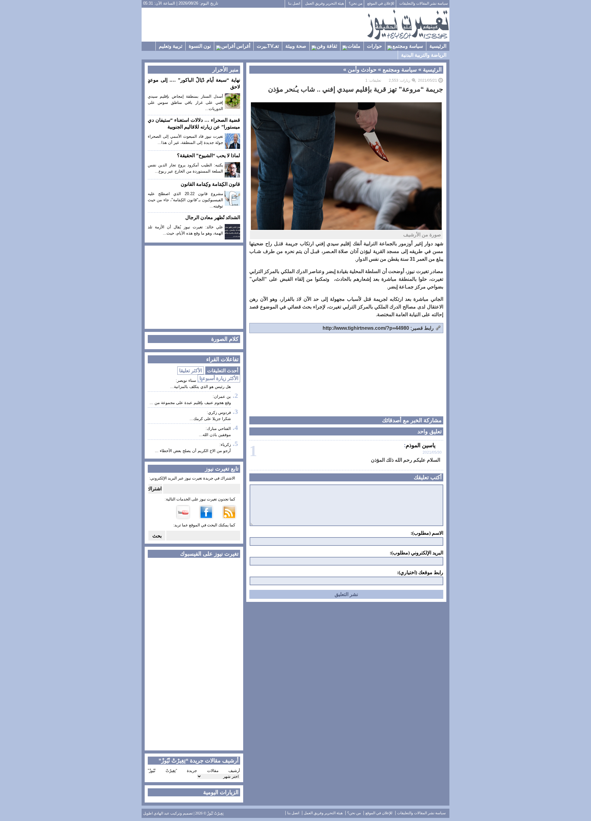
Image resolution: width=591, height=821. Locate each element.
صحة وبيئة (295, 46)
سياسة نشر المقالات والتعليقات (423, 3)
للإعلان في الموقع (380, 3)
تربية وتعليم (170, 46)
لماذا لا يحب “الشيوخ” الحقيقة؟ (208, 155)
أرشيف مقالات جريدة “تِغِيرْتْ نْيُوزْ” (194, 770)
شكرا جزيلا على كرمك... (210, 418)
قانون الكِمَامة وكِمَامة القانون (210, 184)
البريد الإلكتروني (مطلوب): (416, 552)
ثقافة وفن (327, 46)
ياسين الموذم (421, 445)
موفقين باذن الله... (215, 434)
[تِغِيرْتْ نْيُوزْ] (407, 24)
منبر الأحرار (225, 70)
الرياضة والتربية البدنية (423, 55)
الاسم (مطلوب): (427, 533)
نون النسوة (200, 46)
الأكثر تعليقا (190, 370)
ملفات (354, 46)
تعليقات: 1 (373, 80)
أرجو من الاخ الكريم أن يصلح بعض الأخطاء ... (193, 450)
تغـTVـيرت (268, 46)
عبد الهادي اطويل (156, 813)
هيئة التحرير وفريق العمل (324, 3)
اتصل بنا (294, 3)
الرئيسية (437, 46)
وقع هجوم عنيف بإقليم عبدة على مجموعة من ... (190, 402)
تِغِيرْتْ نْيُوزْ (215, 813)
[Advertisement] (254, 25)
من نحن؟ (355, 3)
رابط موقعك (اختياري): (420, 572)
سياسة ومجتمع (407, 46)
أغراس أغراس (235, 46)
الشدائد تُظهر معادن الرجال (212, 217)
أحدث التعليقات (222, 370)
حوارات (374, 46)
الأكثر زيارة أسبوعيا (218, 378)
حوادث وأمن (362, 70)
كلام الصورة (225, 339)
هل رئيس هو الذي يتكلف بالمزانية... (200, 386)
